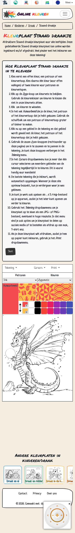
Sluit (10, 251)
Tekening (10, 268)
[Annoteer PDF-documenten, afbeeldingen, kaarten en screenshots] (57, 2)
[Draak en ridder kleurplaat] (34, 475)
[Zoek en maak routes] (47, 2)
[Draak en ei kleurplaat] (13, 475)
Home (8, 25)
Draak (31, 25)
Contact (22, 493)
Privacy (37, 493)
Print (54, 268)
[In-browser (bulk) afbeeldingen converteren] (26, 2)
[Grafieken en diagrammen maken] (36, 2)
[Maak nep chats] (15, 2)
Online (32, 14)
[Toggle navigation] (65, 14)
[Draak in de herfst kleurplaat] (55, 475)
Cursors (38, 268)
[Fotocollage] (5, 2)
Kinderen (19, 25)
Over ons (52, 493)
